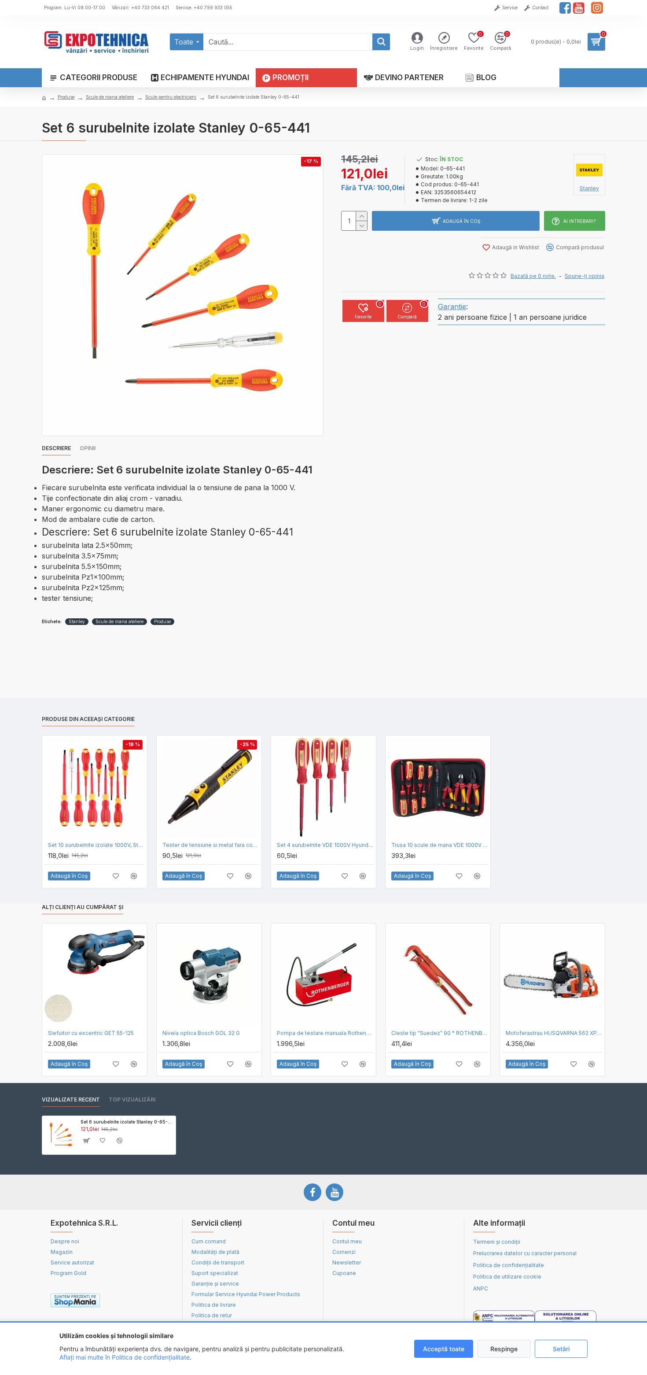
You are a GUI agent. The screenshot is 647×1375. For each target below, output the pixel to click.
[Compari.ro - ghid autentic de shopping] (142, 1301)
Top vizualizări (132, 1099)
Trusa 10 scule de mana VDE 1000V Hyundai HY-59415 (439, 845)
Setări (561, 1349)
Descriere (56, 448)
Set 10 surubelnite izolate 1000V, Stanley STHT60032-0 (96, 845)
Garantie (452, 306)
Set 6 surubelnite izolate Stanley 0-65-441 (127, 1121)
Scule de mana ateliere (110, 97)
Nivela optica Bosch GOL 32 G (201, 1033)
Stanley (77, 621)
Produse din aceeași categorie (88, 719)
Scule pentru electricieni (170, 97)
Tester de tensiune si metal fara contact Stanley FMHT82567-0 (210, 845)
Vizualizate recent (71, 1099)
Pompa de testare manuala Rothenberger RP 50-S (325, 1033)
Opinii (88, 448)
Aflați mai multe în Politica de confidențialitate (124, 1357)
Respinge (504, 1349)
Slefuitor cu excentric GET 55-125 (91, 1033)
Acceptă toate (443, 1349)
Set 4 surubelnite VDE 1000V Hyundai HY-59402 (325, 845)
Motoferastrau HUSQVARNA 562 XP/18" (554, 1033)
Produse (66, 97)
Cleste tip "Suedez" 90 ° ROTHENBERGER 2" (439, 1033)
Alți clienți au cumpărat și (82, 907)
